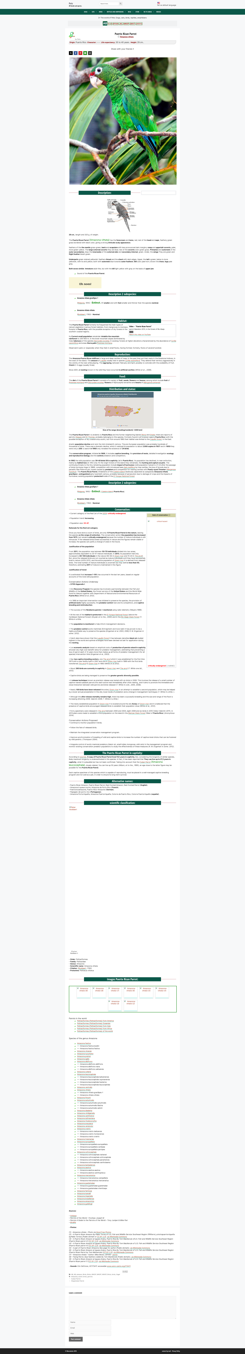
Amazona (74, 1324)
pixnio (115, 1302)
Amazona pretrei (84, 1104)
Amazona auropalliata (86, 1189)
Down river (119, 597)
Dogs (85, 12)
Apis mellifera (129, 508)
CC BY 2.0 (101, 1284)
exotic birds (82, 1324)
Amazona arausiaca (85, 1171)
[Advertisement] (122, 276)
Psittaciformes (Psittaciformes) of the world (95, 1079)
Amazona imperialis (85, 1244)
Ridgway (81, 337)
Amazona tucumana (85, 1101)
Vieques (78, 478)
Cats (93, 12)
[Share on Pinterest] (80, 53)
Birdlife (73, 1270)
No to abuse (148, 12)
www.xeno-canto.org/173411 (119, 1314)
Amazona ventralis (84, 1135)
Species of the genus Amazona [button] (83, 1086)
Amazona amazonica (85, 1249)
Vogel (118, 1322)
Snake (152, 476)
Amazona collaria (84, 1120)
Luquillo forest (156, 480)
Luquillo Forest (103, 679)
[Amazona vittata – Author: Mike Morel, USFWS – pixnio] (115, 1040)
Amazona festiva (84, 1091)
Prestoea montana (94, 380)
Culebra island (119, 513)
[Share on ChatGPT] (90, 53)
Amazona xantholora (85, 1163)
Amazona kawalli (84, 1241)
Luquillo (93, 402)
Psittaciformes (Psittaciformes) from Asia (94, 1074)
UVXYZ (139, 24)
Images (158, 12)
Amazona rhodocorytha (86, 1169)
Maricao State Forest (90, 763)
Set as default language (166, 5)
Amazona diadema (84, 1158)
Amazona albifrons (84, 1109)
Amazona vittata (84, 1138)
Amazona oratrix (84, 1176)
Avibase (73, 1263)
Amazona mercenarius (86, 1223)
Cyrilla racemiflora (119, 377)
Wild (129, 12)
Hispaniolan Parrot (77, 1329)
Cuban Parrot (145, 810)
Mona (143, 476)
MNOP (126, 24)
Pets (71, 3)
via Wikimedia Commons (117, 1284)
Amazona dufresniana (86, 1166)
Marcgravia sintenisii (151, 424)
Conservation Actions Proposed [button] (83, 768)
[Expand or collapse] (170, 194)
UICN (104, 554)
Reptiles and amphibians (115, 12)
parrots (90, 1324)
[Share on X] (71, 53)
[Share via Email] (85, 53)
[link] (122, 121)
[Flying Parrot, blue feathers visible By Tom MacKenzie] (99, 1040)
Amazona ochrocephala (86, 1200)
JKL (120, 24)
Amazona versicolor (85, 1174)
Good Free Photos (103, 1280)
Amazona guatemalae (86, 1231)
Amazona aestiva (84, 1215)
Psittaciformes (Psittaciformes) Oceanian (93, 1071)
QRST (132, 24)
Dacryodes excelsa (101, 375)
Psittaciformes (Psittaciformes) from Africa (94, 1076)
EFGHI (115, 24)
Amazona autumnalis (85, 1148)
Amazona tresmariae (85, 1187)
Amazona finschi (84, 1145)
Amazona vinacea (84, 1099)
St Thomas (90, 478)
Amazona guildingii (84, 1252)
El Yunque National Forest (124, 517)
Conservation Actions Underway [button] (83, 623)
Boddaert (81, 349)
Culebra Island (107, 533)
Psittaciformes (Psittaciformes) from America (95, 1068)
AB (105, 23)
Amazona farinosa (84, 1239)
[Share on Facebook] (76, 53)
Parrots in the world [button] (78, 1066)
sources (83, 805)
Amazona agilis (83, 1107)
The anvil (138, 597)
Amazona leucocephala (86, 1122)
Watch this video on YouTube (140, 398)
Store (137, 12)
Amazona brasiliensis (85, 1246)
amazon (79, 1322)
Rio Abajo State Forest (130, 658)
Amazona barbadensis (86, 1213)
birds (113, 1322)
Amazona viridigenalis (86, 1161)
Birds (100, 12)
